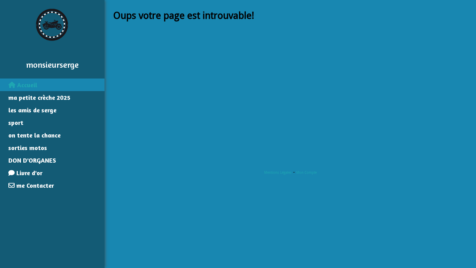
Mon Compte (306, 172)
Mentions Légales (278, 172)
